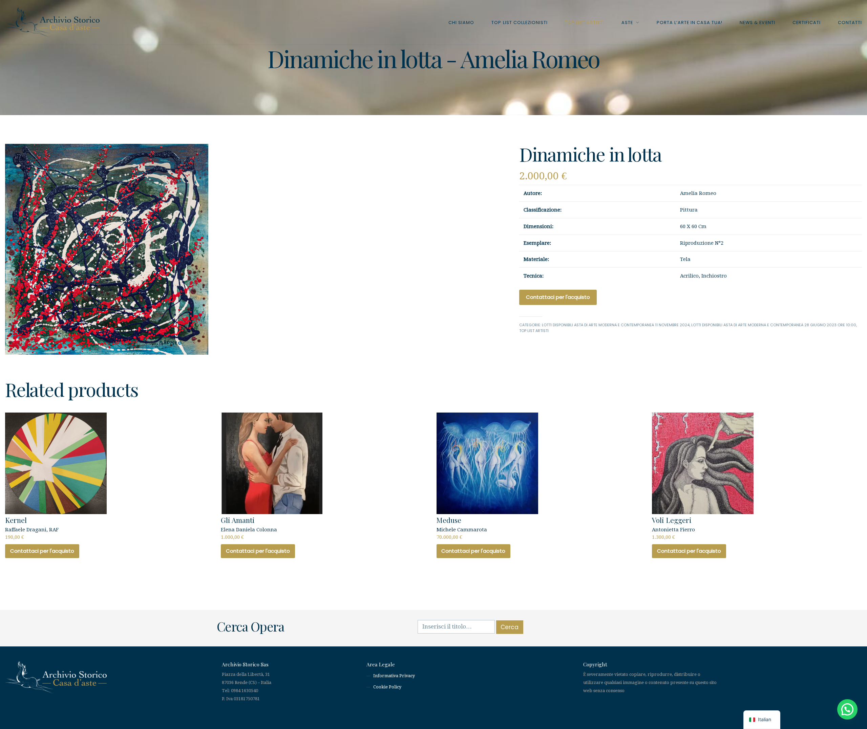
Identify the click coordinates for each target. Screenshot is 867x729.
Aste (627, 22)
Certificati (806, 22)
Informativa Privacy (394, 675)
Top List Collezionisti (519, 22)
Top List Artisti (584, 22)
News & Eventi (757, 22)
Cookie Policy (387, 686)
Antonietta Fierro (673, 527)
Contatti (850, 22)
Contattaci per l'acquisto (558, 297)
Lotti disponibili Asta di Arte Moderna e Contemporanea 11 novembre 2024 (616, 325)
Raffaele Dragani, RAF (32, 527)
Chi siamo (461, 22)
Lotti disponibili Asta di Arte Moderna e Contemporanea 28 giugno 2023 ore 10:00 (773, 325)
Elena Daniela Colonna (249, 527)
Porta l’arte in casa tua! (690, 22)
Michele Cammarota (462, 527)
